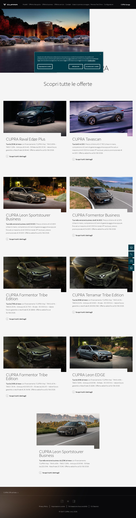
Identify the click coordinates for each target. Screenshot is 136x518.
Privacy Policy (43, 506)
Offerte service (59, 4)
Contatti (68, 4)
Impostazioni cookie (45, 66)
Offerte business (47, 4)
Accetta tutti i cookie (92, 66)
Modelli (25, 4)
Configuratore (108, 4)
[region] (68, 62)
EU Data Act (95, 506)
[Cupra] (12, 4)
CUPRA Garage (125, 4)
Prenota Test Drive (97, 4)
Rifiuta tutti (75, 66)
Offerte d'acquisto (35, 4)
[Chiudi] (100, 54)
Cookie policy (91, 60)
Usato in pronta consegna (80, 4)
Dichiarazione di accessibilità (77, 506)
